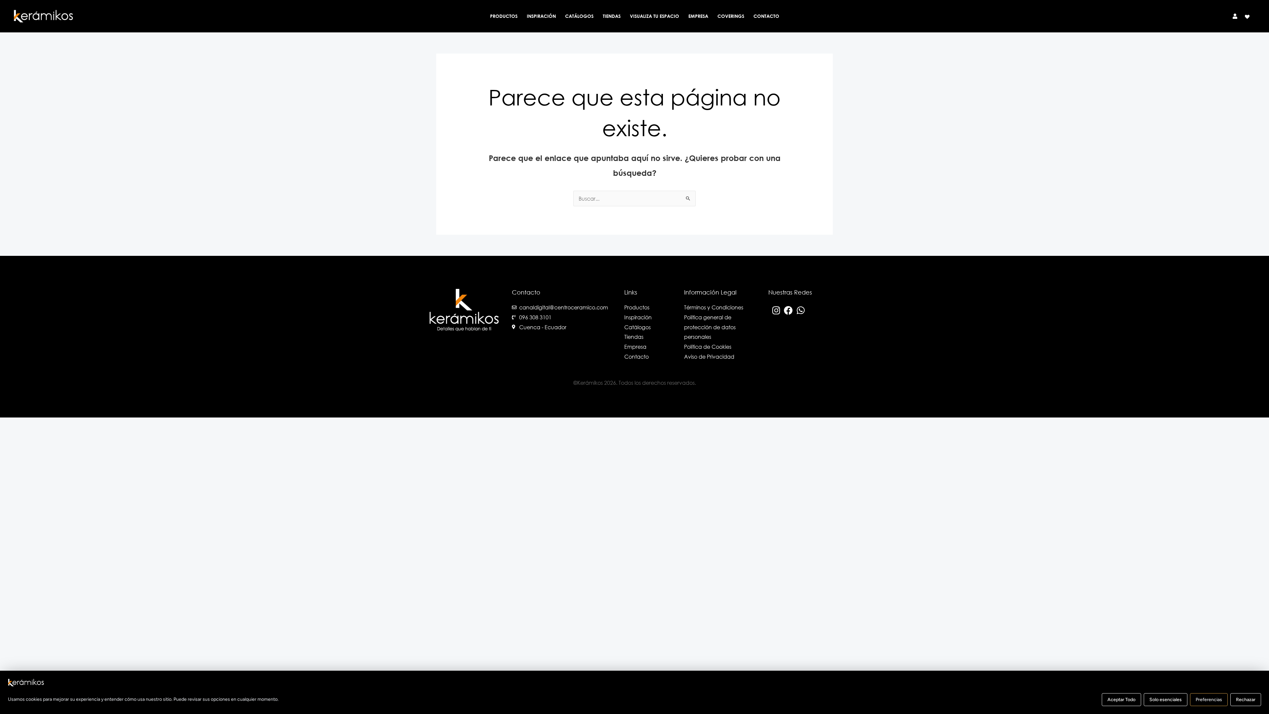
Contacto (766, 16)
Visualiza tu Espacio (654, 16)
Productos (504, 16)
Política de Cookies (707, 346)
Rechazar (1245, 699)
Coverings (730, 16)
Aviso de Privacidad (709, 356)
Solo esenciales (1165, 699)
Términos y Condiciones (713, 307)
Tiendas (612, 16)
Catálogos (579, 16)
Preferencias (1209, 699)
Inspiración (541, 16)
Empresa (698, 16)
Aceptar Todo (1121, 699)
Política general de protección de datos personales (710, 327)
